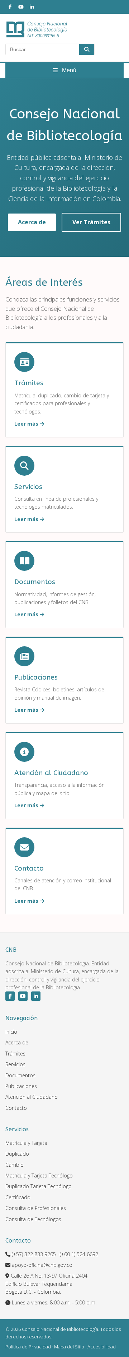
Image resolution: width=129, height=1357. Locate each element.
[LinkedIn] (31, 6)
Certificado (17, 1197)
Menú (68, 70)
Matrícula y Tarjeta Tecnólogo (39, 1175)
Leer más (27, 423)
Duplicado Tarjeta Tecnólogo (38, 1186)
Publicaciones (21, 1086)
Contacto (16, 1107)
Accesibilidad (101, 1346)
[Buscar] (86, 49)
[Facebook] (10, 6)
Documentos (20, 1075)
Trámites (15, 1053)
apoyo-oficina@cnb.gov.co (42, 1265)
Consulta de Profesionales (35, 1208)
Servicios (15, 1064)
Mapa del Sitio (69, 1346)
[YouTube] (20, 6)
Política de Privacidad (28, 1346)
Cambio (14, 1164)
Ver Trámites (91, 222)
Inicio (11, 1031)
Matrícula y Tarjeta (26, 1143)
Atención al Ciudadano (31, 1096)
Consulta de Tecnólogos (33, 1219)
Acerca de (32, 222)
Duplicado (17, 1153)
